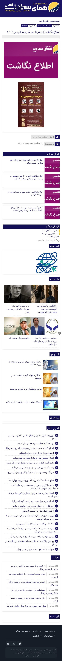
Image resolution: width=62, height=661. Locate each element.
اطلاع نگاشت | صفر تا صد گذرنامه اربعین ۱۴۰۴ (33, 31)
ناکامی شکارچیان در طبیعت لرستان (38, 511)
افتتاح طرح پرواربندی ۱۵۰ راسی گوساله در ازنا (33, 501)
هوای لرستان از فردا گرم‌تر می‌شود (26, 389)
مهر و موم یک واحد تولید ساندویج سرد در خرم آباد (32, 536)
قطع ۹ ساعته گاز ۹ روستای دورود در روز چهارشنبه (31, 480)
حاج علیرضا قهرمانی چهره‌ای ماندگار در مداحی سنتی (18, 309)
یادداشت (36, 636)
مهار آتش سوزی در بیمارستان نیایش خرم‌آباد (26, 606)
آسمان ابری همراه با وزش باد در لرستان (24, 402)
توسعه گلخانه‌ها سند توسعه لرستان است (36, 443)
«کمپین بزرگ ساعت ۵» (19, 338)
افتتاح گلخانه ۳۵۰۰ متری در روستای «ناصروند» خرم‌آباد (29, 448)
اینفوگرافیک (48, 636)
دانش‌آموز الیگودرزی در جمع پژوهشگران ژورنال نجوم (30, 463)
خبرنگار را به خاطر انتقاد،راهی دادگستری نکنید (33, 506)
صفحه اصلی (48, 631)
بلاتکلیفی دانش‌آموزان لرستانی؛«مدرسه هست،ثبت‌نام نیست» (47, 309)
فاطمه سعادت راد (40, 137)
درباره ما (36, 631)
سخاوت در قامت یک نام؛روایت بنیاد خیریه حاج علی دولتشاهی (45, 341)
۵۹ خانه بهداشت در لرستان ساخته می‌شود (35, 524)
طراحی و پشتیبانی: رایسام (31, 655)
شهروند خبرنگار (22, 631)
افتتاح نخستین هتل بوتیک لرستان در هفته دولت (33, 458)
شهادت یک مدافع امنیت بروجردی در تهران (35, 549)
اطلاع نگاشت (44, 21)
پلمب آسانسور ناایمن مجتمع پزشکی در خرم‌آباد (33, 467)
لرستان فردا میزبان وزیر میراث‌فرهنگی (36, 453)
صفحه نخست (54, 21)
